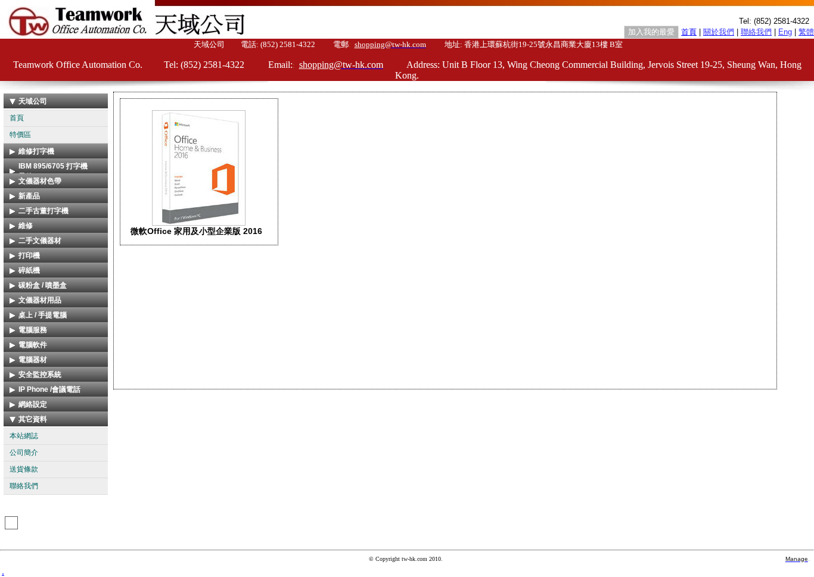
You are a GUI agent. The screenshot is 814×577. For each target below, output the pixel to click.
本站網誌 (24, 436)
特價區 (20, 134)
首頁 (17, 118)
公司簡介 (24, 452)
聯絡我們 (24, 486)
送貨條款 (24, 469)
